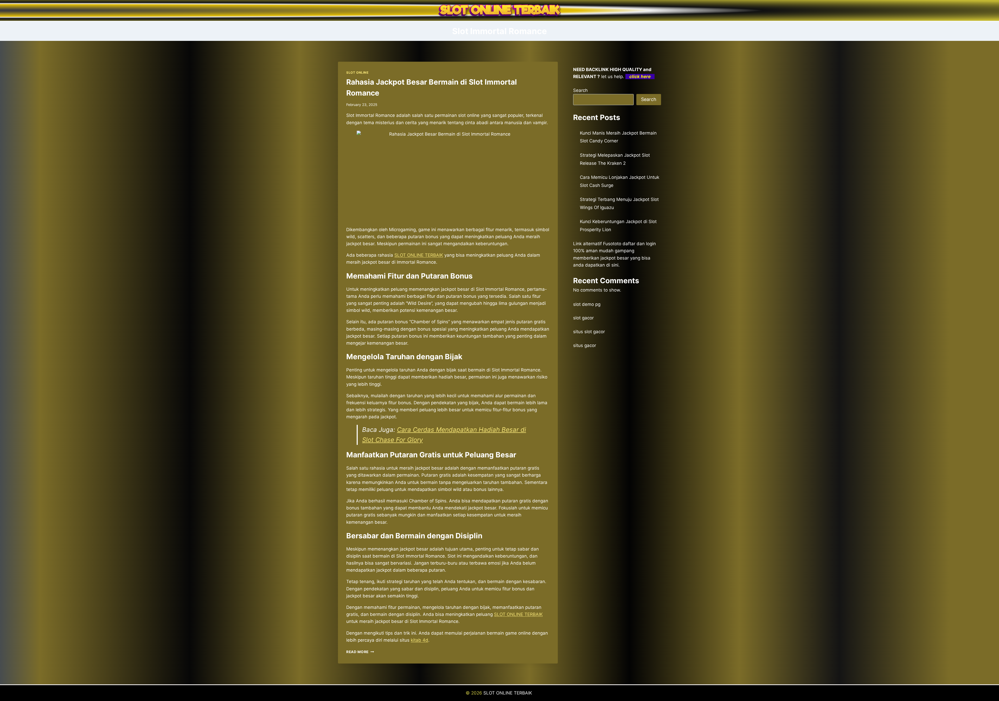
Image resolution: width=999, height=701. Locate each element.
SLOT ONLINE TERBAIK (518, 614)
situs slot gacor (589, 331)
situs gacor (584, 345)
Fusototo (612, 243)
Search (580, 90)
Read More (360, 652)
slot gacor (583, 317)
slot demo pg (586, 304)
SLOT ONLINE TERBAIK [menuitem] (418, 255)
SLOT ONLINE (357, 72)
